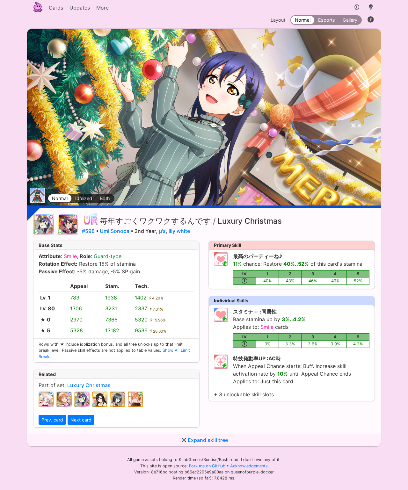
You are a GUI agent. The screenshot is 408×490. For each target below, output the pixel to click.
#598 (88, 231)
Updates (79, 7)
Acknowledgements (249, 466)
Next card (80, 419)
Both (105, 198)
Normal (60, 198)
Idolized (83, 198)
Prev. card (52, 419)
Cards (56, 7)
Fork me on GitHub (208, 466)
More (102, 7)
